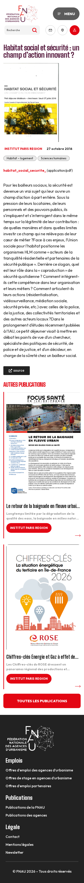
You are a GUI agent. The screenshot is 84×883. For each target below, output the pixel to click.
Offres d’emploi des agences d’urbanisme (39, 770)
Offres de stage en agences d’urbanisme (39, 778)
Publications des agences (26, 815)
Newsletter (15, 852)
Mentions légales (19, 844)
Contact (12, 836)
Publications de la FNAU (25, 807)
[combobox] (22, 30)
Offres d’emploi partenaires (28, 786)
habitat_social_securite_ (24, 170)
